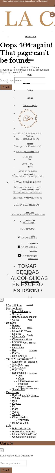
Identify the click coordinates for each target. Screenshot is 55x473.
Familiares (30, 136)
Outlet (29, 75)
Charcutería (18, 336)
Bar (14, 350)
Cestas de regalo (30, 106)
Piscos (30, 167)
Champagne (33, 243)
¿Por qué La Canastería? (27, 146)
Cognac (30, 305)
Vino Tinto (17, 364)
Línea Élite (18, 347)
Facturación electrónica (27, 187)
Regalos (11, 322)
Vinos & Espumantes (19, 358)
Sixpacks (17, 314)
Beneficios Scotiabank (30, 67)
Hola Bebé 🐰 (20, 356)
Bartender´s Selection (24, 395)
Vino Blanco (19, 367)
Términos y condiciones (27, 192)
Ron (30, 297)
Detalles (16, 333)
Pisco (30, 320)
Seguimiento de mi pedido (27, 176)
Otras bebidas (30, 343)
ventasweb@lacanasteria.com (28, 214)
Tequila (30, 335)
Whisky (16, 398)
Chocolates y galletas (24, 436)
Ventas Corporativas (27, 151)
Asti (20, 375)
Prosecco (33, 251)
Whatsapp (29, 222)
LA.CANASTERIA (29, 238)
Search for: (7, 80)
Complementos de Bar (29, 389)
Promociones (14, 308)
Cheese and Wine (22, 339)
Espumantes (19, 373)
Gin (29, 312)
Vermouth (33, 350)
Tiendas (27, 156)
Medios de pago (27, 170)
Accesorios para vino (23, 431)
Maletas (30, 98)
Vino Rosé (18, 370)
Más (27, 366)
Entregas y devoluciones (27, 197)
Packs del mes (20, 311)
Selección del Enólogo (24, 361)
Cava (21, 378)
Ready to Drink (20, 422)
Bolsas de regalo (30, 373)
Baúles (30, 90)
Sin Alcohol (18, 389)
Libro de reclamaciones (27, 181)
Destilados (12, 392)
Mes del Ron (30, 37)
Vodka (29, 328)
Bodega (16, 344)
